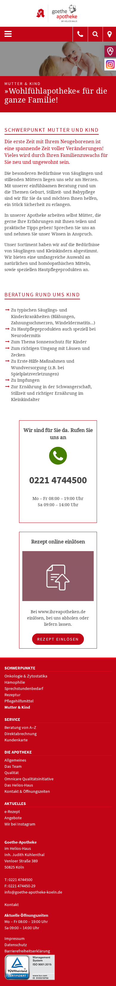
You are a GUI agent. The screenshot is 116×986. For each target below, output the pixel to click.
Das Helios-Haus (18, 785)
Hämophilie (14, 682)
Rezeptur (12, 694)
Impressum (14, 938)
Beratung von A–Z (20, 727)
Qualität (11, 772)
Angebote (13, 817)
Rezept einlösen (58, 639)
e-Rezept (12, 811)
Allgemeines (15, 760)
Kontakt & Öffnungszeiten (27, 791)
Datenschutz (15, 944)
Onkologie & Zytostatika (25, 676)
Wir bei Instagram (19, 824)
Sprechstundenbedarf (23, 688)
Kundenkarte (16, 740)
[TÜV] (29, 966)
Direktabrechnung (20, 733)
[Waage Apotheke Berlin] (109, 34)
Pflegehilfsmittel (19, 701)
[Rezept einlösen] (58, 575)
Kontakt (11, 904)
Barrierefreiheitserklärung (27, 951)
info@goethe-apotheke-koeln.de (33, 892)
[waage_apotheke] (80, 34)
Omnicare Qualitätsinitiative (29, 778)
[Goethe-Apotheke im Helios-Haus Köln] (58, 12)
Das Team (13, 766)
